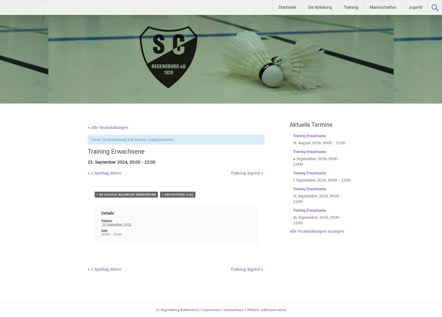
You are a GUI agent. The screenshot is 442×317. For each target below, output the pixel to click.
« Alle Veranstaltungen (108, 127)
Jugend (415, 7)
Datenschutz (234, 310)
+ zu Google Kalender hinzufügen (126, 194)
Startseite (287, 7)
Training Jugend (247, 173)
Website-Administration (266, 310)
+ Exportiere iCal (177, 194)
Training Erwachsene (309, 136)
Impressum (211, 310)
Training (351, 7)
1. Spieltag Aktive (104, 173)
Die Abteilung (320, 7)
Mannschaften (383, 7)
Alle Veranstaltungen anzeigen (317, 231)
